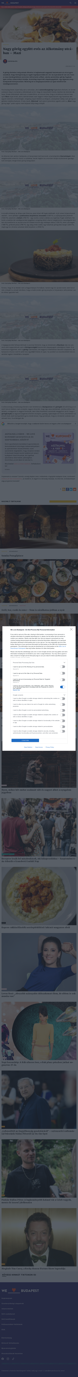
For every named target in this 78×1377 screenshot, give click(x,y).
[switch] (62, 666)
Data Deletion (28, 747)
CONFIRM (25, 740)
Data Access (39, 747)
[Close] (72, 630)
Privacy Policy (50, 747)
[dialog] (39, 688)
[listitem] (39, 663)
